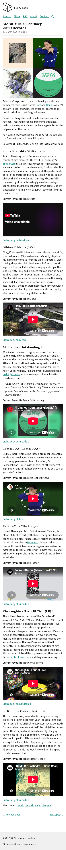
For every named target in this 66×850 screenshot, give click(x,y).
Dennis (50, 105)
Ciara (38, 105)
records (29, 805)
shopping (47, 805)
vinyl (38, 805)
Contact (44, 16)
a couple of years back (19, 657)
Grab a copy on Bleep (14, 340)
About (33, 16)
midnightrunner (11, 374)
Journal (7, 16)
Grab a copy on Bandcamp (17, 240)
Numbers (32, 542)
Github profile (10, 844)
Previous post (11, 815)
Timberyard (9, 164)
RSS (25, 16)
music (23, 32)
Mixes (17, 16)
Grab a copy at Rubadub (16, 442)
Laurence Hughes (25, 838)
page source (29, 844)
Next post (56, 815)
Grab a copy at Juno (13, 519)
